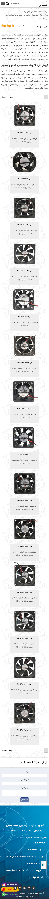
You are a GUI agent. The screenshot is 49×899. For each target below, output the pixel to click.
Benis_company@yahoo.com (21, 857)
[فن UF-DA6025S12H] (24, 504)
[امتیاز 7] (9, 25)
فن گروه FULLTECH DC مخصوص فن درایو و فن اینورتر (27, 15)
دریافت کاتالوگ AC (37, 877)
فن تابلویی (29, 11)
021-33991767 (15, 4)
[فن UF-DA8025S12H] (24, 550)
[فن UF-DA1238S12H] (24, 228)
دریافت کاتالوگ (33, 864)
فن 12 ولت (44, 18)
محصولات (39, 11)
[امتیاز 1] (2, 25)
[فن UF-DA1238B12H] (24, 734)
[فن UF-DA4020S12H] (24, 412)
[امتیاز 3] (4, 25)
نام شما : (26, 771)
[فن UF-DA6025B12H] (24, 136)
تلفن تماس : (25, 779)
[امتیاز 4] (5, 25)
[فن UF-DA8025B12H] (24, 366)
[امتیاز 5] (7, 25)
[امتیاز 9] (12, 25)
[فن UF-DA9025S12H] (24, 642)
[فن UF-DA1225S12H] (24, 274)
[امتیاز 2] (3, 25)
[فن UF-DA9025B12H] (24, 596)
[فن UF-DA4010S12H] (24, 320)
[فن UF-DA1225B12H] (24, 688)
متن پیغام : (25, 787)
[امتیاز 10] (13, 25)
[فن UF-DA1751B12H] (24, 182)
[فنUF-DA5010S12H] (24, 458)
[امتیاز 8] (10, 25)
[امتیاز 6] (8, 25)
